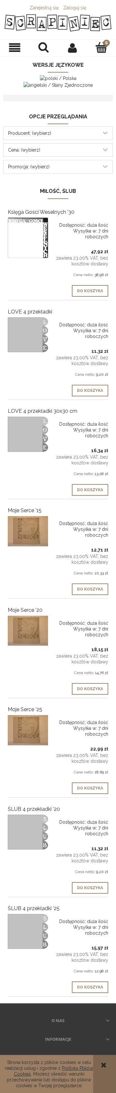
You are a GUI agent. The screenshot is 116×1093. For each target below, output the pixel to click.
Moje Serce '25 (25, 709)
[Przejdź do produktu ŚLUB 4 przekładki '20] (28, 832)
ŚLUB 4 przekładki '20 (34, 809)
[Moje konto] (72, 48)
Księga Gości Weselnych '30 (41, 212)
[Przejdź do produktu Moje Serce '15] (28, 531)
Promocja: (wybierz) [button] (29, 166)
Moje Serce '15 (25, 510)
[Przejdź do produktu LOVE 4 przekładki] (28, 335)
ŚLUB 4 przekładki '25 (34, 908)
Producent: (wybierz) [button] (29, 133)
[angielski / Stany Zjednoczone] (58, 84)
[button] (14, 48)
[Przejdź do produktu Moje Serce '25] (28, 730)
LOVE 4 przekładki (30, 312)
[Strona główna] (58, 23)
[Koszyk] (101, 47)
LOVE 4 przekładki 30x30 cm (42, 411)
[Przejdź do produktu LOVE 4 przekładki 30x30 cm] (28, 434)
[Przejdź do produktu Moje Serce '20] (28, 631)
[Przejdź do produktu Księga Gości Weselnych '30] (28, 238)
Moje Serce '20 (25, 610)
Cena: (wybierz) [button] (24, 150)
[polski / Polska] (58, 77)
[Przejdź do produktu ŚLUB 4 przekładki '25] (28, 931)
